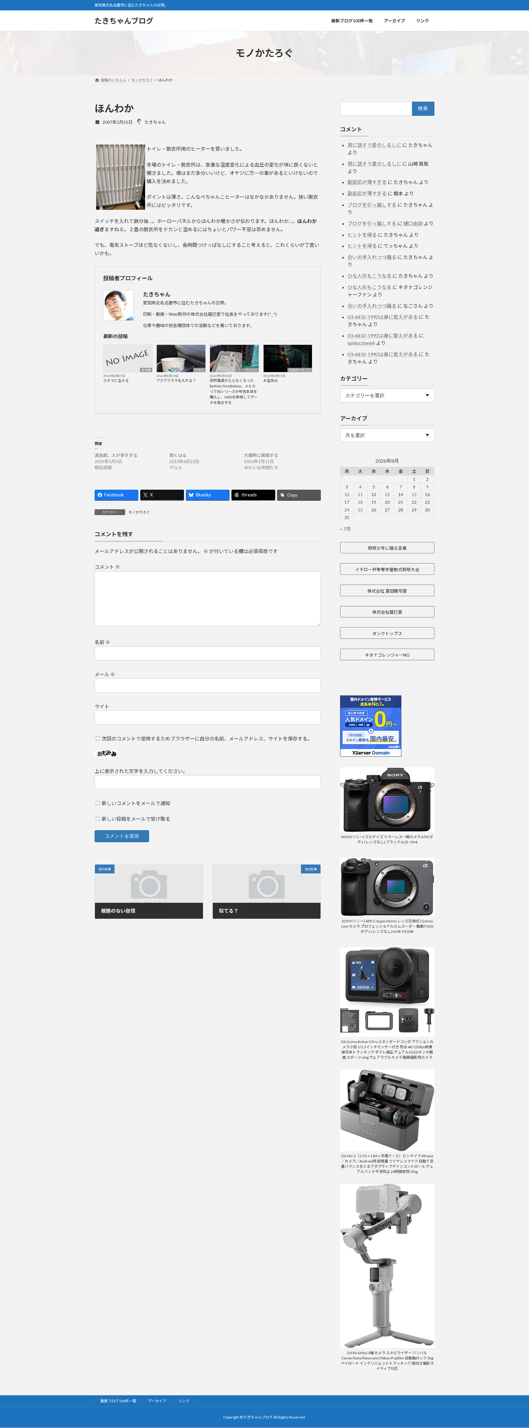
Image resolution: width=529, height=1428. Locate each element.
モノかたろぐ (139, 512)
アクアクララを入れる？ (176, 380)
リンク (183, 1401)
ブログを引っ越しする (371, 205)
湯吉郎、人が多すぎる (116, 455)
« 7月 (345, 529)
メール (105, 674)
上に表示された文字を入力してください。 (141, 771)
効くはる (177, 455)
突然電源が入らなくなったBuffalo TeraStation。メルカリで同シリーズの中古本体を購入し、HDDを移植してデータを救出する (234, 391)
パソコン (251, 370)
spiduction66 (361, 343)
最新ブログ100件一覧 (118, 1401)
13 (387, 494)
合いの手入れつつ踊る (371, 257)
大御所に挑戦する (261, 455)
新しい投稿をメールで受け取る (136, 819)
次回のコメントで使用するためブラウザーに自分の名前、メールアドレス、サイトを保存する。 (207, 738)
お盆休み (270, 380)
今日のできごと (299, 370)
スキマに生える (116, 380)
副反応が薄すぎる (367, 182)
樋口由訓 (413, 223)
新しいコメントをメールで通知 (136, 803)
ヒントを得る (362, 235)
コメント (107, 567)
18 (360, 502)
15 (414, 494)
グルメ (199, 370)
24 (347, 509)
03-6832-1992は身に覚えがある (382, 317)
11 (360, 494)
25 (360, 509)
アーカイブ (157, 1401)
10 (347, 494)
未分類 (146, 370)
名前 (102, 642)
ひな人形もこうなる (369, 276)
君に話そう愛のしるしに (374, 145)
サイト (102, 706)
